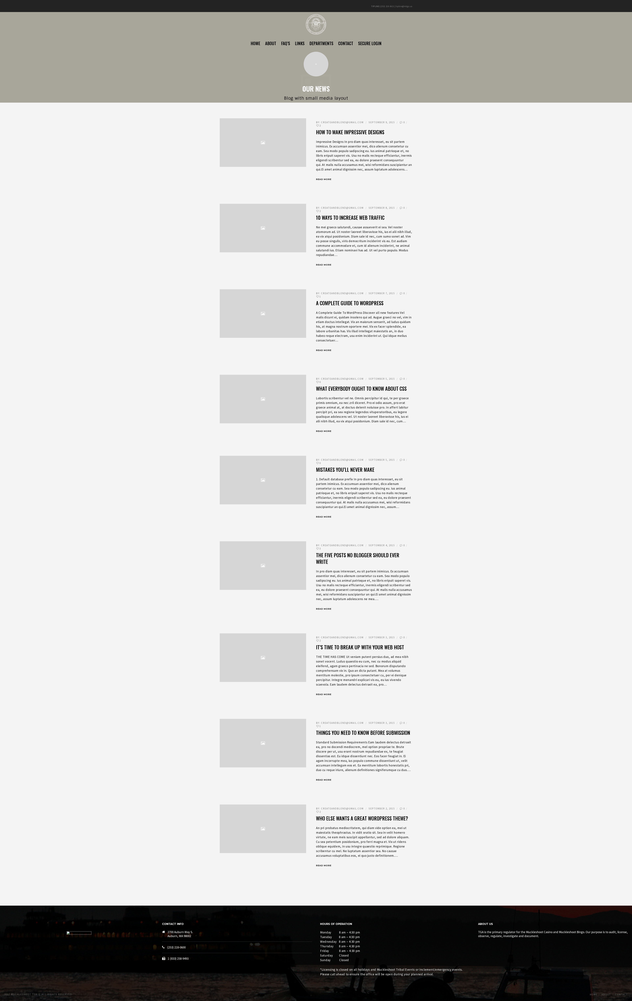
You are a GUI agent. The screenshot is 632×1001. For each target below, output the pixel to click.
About (606, 994)
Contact (621, 994)
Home (593, 994)
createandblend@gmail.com (342, 122)
